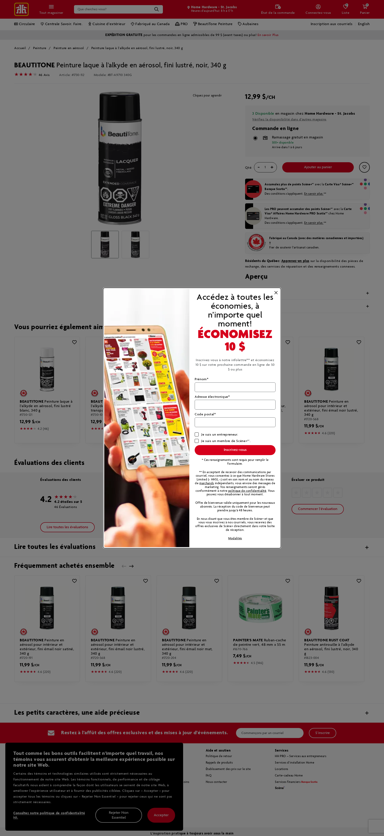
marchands (206, 483)
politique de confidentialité (247, 491)
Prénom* (201, 379)
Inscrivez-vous (235, 450)
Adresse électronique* (212, 397)
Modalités (235, 538)
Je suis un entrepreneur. (219, 434)
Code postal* (205, 414)
